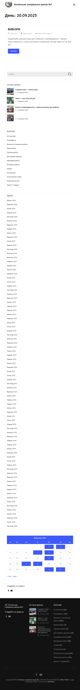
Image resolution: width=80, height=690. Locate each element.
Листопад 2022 (12, 335)
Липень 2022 (11, 351)
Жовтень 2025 (12, 221)
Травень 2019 (11, 489)
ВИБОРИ (14, 29)
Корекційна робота (13, 161)
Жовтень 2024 (12, 253)
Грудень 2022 (11, 331)
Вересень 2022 (12, 343)
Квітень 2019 (11, 493)
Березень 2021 (12, 412)
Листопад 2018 (12, 506)
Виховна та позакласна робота (17, 144)
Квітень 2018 (11, 514)
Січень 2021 (11, 420)
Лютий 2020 (11, 457)
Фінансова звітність (13, 181)
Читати (14, 51)
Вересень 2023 (12, 298)
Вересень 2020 (12, 436)
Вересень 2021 (12, 392)
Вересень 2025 (12, 225)
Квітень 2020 (11, 449)
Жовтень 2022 (12, 339)
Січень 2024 (11, 282)
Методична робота (13, 165)
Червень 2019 (11, 485)
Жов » (15, 576)
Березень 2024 (12, 274)
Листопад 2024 (12, 249)
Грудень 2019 (11, 465)
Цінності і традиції (13, 185)
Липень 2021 (11, 396)
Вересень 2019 (12, 477)
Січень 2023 (11, 327)
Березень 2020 (12, 453)
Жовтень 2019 (12, 473)
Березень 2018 (12, 518)
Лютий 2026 (11, 209)
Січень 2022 (11, 375)
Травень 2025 (11, 229)
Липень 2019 (11, 481)
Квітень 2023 (11, 314)
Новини (9, 169)
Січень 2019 (11, 502)
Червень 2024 (11, 261)
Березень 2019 (12, 498)
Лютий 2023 (11, 323)
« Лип (9, 576)
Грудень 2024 (11, 245)
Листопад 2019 (12, 469)
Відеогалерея (11, 148)
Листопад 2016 (12, 526)
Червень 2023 (11, 306)
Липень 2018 (11, 510)
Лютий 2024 (11, 278)
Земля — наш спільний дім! (25, 98)
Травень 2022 (11, 359)
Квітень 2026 (11, 200)
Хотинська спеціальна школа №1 (33, 4)
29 (49, 569)
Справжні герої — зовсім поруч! (26, 90)
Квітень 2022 (11, 363)
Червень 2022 (11, 355)
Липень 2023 (11, 302)
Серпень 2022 (12, 347)
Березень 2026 (12, 204)
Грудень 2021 (11, 379)
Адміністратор (27, 33)
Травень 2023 (11, 310)
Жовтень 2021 (12, 388)
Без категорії (11, 136)
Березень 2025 (12, 237)
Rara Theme (65, 680)
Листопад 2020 (12, 428)
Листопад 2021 (12, 384)
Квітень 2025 (11, 233)
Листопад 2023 (12, 290)
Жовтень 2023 (12, 294)
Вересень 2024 (12, 257)
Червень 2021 (11, 400)
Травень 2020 (11, 445)
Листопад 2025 (12, 217)
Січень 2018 (11, 522)
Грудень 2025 (11, 213)
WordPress (51, 682)
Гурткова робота (12, 152)
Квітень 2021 (11, 408)
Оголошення (11, 173)
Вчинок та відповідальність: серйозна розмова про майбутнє (37, 107)
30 (60, 569)
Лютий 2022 (11, 371)
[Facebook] (8, 591)
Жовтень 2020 (12, 432)
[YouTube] (11, 591)
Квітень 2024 (11, 270)
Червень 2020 (11, 441)
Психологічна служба (14, 177)
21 (37, 563)
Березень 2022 (12, 367)
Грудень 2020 (11, 424)
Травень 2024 (11, 266)
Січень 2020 (11, 461)
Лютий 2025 (11, 241)
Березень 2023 (12, 318)
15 (49, 558)
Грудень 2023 (11, 286)
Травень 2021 (11, 404)
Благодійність (11, 140)
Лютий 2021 (11, 416)
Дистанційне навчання (14, 156)
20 (26, 563)
